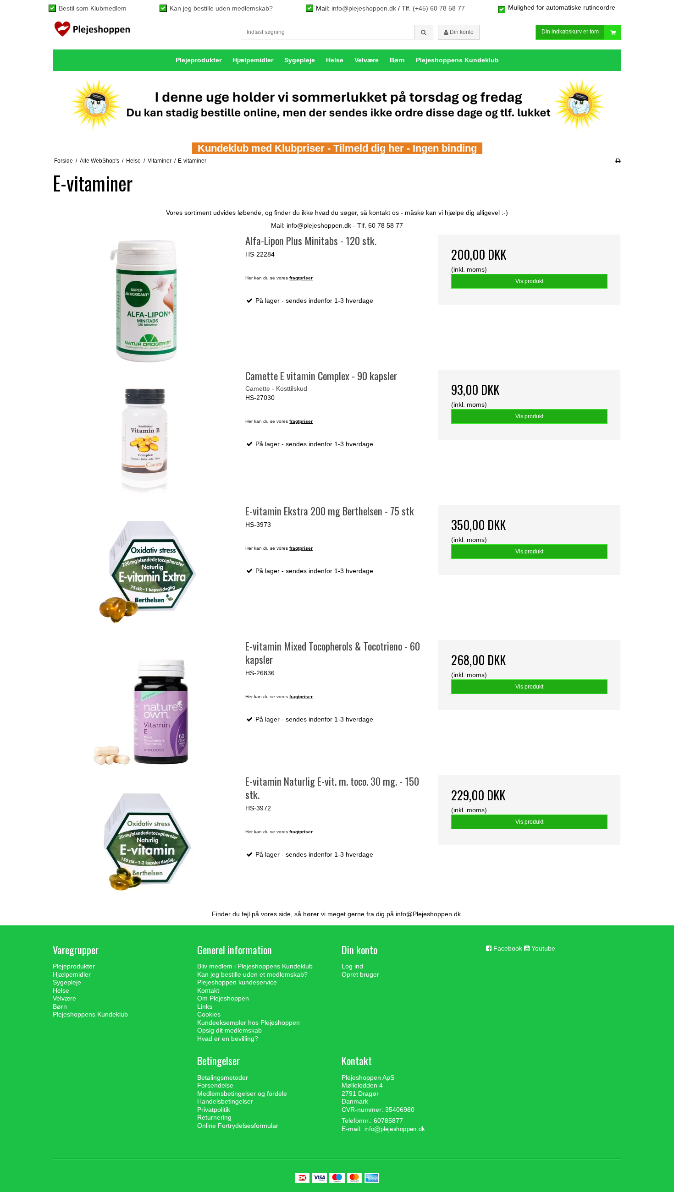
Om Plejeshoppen (223, 998)
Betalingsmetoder (222, 1077)
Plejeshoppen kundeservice (237, 982)
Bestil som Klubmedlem (93, 8)
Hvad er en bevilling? (227, 1038)
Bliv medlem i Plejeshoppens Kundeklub (255, 966)
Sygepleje (299, 60)
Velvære (366, 60)
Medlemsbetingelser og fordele (242, 1093)
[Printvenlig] (617, 161)
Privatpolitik (213, 1109)
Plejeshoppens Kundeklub (457, 60)
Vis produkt (529, 281)
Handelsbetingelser (225, 1101)
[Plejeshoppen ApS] (92, 31)
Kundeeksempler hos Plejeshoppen (248, 1022)
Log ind (352, 966)
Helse (334, 60)
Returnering (214, 1117)
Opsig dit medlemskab (229, 1030)
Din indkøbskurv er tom (570, 31)
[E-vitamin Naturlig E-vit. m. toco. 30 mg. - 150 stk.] (144, 842)
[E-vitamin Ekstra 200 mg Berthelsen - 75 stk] (144, 571)
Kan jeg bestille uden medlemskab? (221, 8)
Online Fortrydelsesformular (237, 1125)
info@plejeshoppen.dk (363, 8)
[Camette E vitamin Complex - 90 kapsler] (144, 436)
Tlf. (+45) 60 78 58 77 (433, 8)
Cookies (209, 1014)
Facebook (507, 948)
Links (204, 1006)
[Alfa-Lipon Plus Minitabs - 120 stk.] (144, 301)
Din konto (461, 32)
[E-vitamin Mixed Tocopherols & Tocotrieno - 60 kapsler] (144, 707)
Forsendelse (215, 1085)
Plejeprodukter (198, 60)
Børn (397, 60)
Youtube (543, 948)
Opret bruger (360, 974)
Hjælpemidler (252, 60)
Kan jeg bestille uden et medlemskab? (252, 974)
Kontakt (208, 990)
